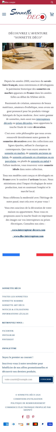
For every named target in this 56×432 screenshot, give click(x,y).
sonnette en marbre (15, 153)
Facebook (8, 331)
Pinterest (8, 340)
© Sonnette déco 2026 (28, 395)
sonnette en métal (40, 161)
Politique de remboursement (28, 403)
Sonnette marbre (12, 301)
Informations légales (15, 314)
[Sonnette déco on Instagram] (28, 417)
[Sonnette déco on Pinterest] (33, 417)
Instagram (8, 335)
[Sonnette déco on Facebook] (22, 417)
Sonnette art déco (13, 305)
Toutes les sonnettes (15, 297)
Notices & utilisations (15, 310)
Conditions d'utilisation (28, 399)
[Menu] (4, 14)
